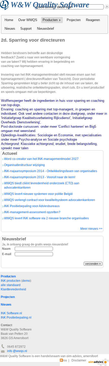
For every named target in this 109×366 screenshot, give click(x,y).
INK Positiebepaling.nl (16, 317)
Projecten (8, 297)
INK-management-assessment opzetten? (32, 212)
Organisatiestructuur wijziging (24, 165)
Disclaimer (78, 360)
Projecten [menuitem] (74, 20)
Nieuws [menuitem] (10, 28)
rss (63, 360)
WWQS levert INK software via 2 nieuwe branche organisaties (46, 218)
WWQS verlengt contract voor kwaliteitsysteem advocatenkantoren (49, 200)
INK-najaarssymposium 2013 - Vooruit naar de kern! (39, 177)
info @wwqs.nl (17, 351)
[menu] (54, 24)
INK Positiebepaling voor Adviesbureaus (32, 206)
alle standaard (11, 285)
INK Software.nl (11, 313)
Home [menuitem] (9, 20)
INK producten (11, 280)
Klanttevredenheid (13, 289)
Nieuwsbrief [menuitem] (45, 28)
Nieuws (6, 304)
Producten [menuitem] (50, 20)
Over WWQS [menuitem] (27, 20)
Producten (8, 276)
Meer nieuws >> (91, 228)
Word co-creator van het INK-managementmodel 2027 (41, 159)
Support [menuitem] (26, 28)
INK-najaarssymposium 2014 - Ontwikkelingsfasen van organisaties (50, 171)
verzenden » (93, 263)
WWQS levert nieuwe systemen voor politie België (38, 194)
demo (26, 280)
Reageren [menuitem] (93, 20)
